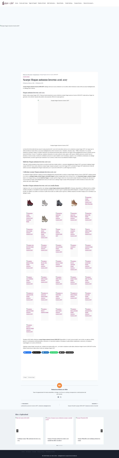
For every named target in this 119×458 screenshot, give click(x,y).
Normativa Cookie (50, 451)
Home (16, 3)
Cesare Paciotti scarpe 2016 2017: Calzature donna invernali (83, 404)
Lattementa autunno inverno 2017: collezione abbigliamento (36, 404)
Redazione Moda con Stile (29, 83)
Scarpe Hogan (31, 377)
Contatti (34, 451)
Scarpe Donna (36, 74)
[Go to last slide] (17, 430)
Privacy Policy (41, 451)
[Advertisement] (59, 15)
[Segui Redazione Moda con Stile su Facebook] (58, 397)
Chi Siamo (28, 451)
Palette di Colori (42, 3)
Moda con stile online (27, 74)
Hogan (25, 377)
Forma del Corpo (23, 3)
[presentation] (29, 426)
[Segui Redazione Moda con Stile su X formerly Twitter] (61, 397)
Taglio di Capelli (33, 3)
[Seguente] (102, 430)
